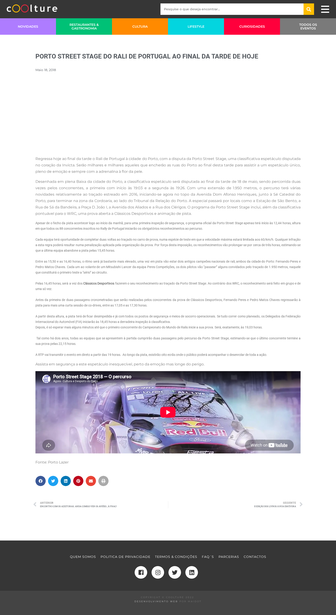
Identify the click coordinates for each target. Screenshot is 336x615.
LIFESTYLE (196, 26)
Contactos (255, 557)
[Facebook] (141, 572)
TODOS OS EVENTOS (308, 26)
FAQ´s (208, 557)
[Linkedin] (191, 572)
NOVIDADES (28, 26)
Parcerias (229, 557)
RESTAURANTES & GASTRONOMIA (84, 26)
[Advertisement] (168, 120)
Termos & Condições (176, 557)
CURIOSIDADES (252, 26)
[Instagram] (158, 572)
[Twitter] (174, 572)
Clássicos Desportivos (99, 283)
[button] (40, 481)
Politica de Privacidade (125, 557)
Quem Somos (83, 557)
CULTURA (140, 26)
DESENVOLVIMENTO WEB (156, 601)
